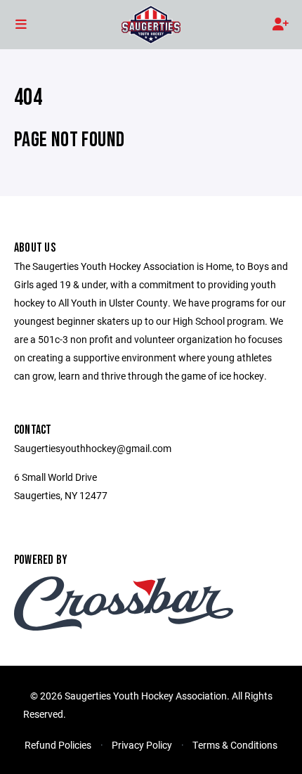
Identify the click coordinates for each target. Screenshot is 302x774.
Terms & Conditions (234, 745)
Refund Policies (58, 745)
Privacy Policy (142, 745)
